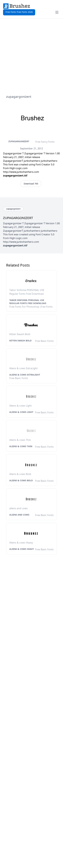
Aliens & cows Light (21, 412)
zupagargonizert (18, 141)
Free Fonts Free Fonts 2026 (19, 11)
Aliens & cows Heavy (21, 549)
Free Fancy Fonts (45, 141)
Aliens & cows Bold (21, 480)
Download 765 (31, 183)
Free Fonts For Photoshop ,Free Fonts (31, 306)
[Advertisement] (31, 56)
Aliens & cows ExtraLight (24, 374)
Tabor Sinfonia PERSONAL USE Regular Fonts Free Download (27, 302)
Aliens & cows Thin (20, 446)
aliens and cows (19, 514)
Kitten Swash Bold (20, 340)
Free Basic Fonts (44, 341)
